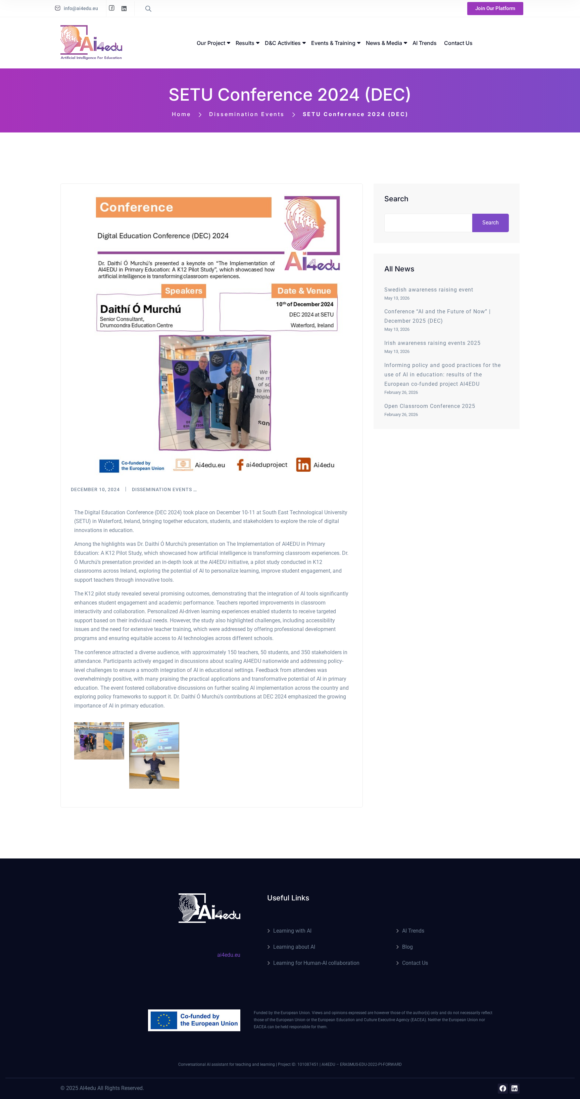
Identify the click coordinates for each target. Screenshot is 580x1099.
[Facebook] (503, 1089)
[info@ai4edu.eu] (57, 8)
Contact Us (415, 963)
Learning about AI (294, 947)
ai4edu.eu (228, 955)
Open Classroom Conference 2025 (429, 406)
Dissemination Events (247, 114)
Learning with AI (292, 931)
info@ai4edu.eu (81, 8)
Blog (407, 947)
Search (396, 198)
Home (181, 114)
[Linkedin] (515, 1089)
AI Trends (413, 931)
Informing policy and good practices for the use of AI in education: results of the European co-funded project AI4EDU (442, 374)
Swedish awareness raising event (428, 289)
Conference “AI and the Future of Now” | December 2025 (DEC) (437, 316)
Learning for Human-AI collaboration (316, 963)
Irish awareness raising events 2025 (432, 343)
